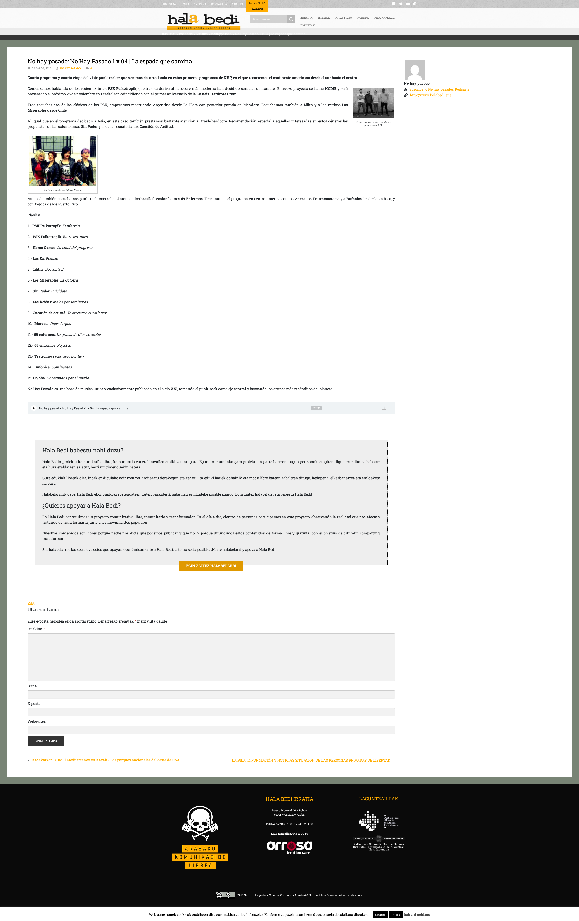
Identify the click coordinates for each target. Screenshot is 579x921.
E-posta (34, 703)
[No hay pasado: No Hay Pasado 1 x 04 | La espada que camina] (34, 408)
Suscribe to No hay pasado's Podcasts (439, 89)
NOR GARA (169, 4)
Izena (32, 685)
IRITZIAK (324, 17)
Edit (31, 603)
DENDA (185, 4)
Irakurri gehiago (417, 914)
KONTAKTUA (219, 4)
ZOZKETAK (307, 25)
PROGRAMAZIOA (385, 17)
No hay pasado (70, 68)
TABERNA (200, 4)
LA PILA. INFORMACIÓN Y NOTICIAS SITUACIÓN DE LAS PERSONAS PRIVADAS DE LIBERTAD (311, 760)
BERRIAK (306, 17)
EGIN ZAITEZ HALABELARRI (211, 565)
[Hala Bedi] (204, 21)
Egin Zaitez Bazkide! (257, 5)
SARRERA (237, 4)
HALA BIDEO (343, 17)
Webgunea (37, 721)
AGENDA (363, 17)
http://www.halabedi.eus (430, 95)
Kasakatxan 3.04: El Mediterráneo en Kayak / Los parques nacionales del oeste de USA (106, 759)
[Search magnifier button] (291, 19)
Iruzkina (36, 628)
